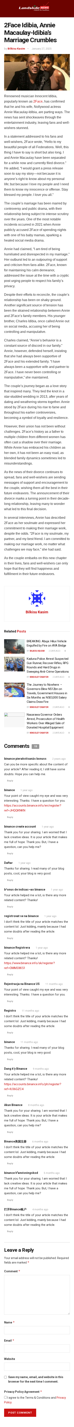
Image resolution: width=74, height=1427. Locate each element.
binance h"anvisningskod (21, 1172)
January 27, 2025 (41, 48)
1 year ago (26, 790)
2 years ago (59, 758)
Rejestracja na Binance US (22, 984)
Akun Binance (13, 1105)
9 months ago (41, 1068)
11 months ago (54, 984)
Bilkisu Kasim (16, 48)
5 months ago (52, 1173)
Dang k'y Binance (15, 1068)
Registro (10, 1010)
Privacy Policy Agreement (23, 1392)
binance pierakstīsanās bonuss (25, 758)
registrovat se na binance (21, 916)
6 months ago (40, 1141)
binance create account (20, 826)
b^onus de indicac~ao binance (24, 889)
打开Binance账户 (15, 1209)
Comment (12, 1271)
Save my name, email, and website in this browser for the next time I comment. (35, 1379)
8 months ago (36, 1105)
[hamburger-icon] (6, 8)
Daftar (8, 862)
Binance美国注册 (15, 1141)
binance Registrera (17, 947)
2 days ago (54, 651)
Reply (10, 780)
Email (9, 1340)
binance (9, 790)
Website (9, 1359)
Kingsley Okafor (39, 677)
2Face (38, 101)
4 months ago (40, 1209)
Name (9, 1322)
